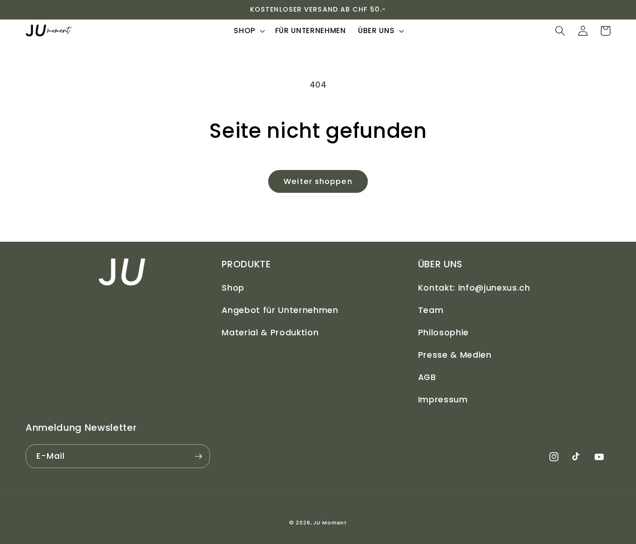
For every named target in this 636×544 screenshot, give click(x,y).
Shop (233, 287)
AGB (427, 377)
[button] (248, 30)
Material (241, 332)
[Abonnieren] (198, 456)
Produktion (295, 332)
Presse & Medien (455, 354)
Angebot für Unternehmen (280, 310)
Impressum (443, 399)
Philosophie (443, 332)
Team (431, 310)
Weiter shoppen (318, 181)
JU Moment (330, 522)
